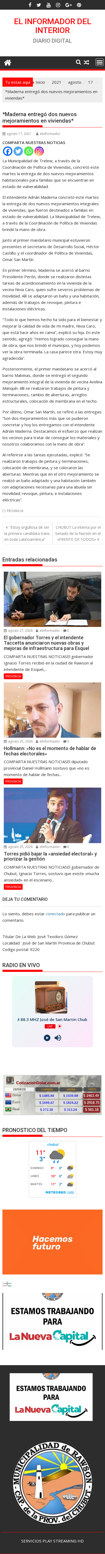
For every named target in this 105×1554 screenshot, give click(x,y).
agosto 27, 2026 (20, 630)
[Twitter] (18, 151)
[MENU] (100, 62)
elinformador (50, 133)
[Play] (47, 1038)
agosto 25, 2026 (20, 741)
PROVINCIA (15, 511)
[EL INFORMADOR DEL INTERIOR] (8, 62)
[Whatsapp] (28, 151)
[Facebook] (7, 151)
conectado (55, 913)
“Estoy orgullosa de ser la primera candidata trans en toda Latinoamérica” (27, 533)
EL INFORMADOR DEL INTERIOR (52, 26)
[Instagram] (39, 151)
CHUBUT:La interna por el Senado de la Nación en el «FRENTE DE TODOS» (78, 533)
